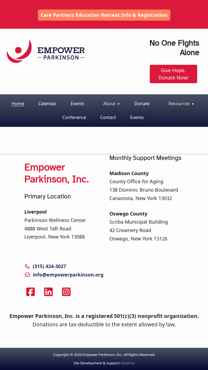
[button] (110, 104)
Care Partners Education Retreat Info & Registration (104, 15)
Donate (142, 104)
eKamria (128, 363)
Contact (108, 117)
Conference (74, 117)
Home (18, 104)
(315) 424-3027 (49, 266)
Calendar (47, 104)
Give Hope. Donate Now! (173, 74)
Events (77, 104)
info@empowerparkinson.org (68, 274)
